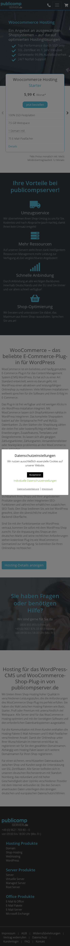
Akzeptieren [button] (35, 474)
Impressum (47, 488)
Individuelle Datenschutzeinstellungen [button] (35, 480)
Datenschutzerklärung (28, 488)
